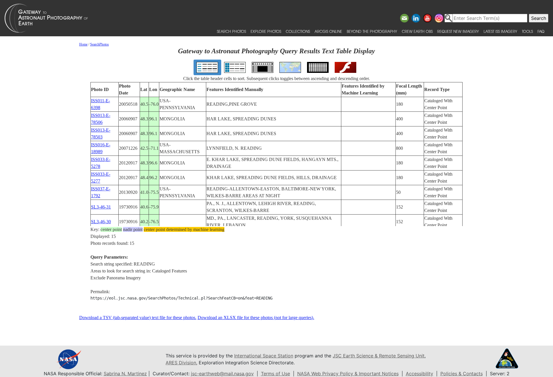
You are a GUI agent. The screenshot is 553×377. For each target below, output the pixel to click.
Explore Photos (266, 31)
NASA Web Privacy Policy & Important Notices (348, 373)
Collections (298, 31)
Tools (527, 31)
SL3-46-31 (101, 206)
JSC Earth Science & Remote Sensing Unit (379, 356)
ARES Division (181, 362)
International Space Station (263, 356)
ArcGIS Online (328, 31)
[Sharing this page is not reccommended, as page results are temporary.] (275, 18)
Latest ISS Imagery (500, 31)
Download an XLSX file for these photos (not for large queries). (256, 317)
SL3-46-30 (101, 221)
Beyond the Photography (372, 31)
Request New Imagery (458, 31)
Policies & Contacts (461, 373)
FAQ (540, 31)
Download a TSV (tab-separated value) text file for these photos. (137, 317)
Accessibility (419, 373)
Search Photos (231, 31)
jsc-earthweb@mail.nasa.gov (222, 373)
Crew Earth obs (417, 31)
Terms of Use (275, 373)
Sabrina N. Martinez (125, 373)
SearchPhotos (99, 44)
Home (83, 44)
